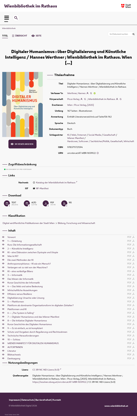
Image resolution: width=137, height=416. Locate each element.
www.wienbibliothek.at (116, 405)
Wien (70, 104)
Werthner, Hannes (76, 93)
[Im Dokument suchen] (133, 34)
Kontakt (57, 399)
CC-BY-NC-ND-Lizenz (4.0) (46, 369)
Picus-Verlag (73, 99)
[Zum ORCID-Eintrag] (94, 93)
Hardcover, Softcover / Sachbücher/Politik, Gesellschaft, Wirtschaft (100, 141)
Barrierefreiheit (43, 399)
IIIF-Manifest (42, 188)
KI (68, 134)
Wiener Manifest (75, 138)
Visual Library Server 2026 (12, 414)
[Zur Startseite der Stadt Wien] (126, 5)
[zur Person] (87, 93)
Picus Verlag (80, 104)
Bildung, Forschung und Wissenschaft (76, 223)
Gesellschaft (109, 134)
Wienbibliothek (9, 28)
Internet (82, 134)
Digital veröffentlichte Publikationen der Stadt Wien (29, 223)
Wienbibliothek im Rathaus (30, 6)
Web (73, 134)
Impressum (14, 399)
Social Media (94, 134)
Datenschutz (27, 399)
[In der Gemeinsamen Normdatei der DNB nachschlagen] (91, 93)
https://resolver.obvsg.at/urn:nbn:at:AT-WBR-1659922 (59, 381)
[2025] (90, 104)
